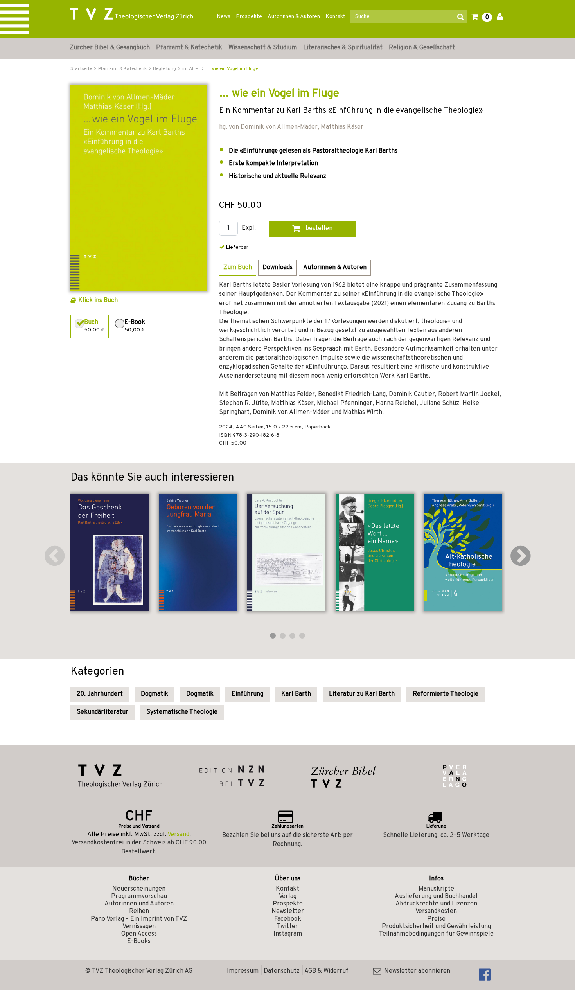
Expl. (249, 228)
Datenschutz (282, 971)
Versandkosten (436, 911)
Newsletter (287, 911)
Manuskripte (436, 889)
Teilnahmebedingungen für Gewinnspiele (436, 934)
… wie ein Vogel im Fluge (232, 69)
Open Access (139, 934)
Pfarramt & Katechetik (189, 48)
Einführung (247, 694)
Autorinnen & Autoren (294, 16)
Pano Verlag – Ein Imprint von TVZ (139, 919)
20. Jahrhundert (100, 694)
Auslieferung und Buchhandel (436, 896)
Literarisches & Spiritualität (343, 48)
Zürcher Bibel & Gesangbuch (110, 48)
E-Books (139, 941)
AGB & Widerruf (326, 971)
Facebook (287, 919)
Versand (178, 835)
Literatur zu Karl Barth (362, 694)
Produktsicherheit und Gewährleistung (436, 927)
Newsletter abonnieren (415, 971)
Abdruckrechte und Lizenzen (436, 904)
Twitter (287, 927)
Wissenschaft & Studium (262, 48)
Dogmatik (154, 694)
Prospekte (249, 16)
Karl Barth (296, 694)
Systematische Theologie (181, 712)
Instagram (287, 934)
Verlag (287, 896)
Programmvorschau (139, 896)
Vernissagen (139, 927)
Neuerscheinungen (138, 889)
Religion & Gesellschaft (422, 48)
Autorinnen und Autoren (139, 904)
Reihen (139, 911)
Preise (436, 919)
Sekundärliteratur (102, 712)
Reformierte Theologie (445, 694)
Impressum (243, 971)
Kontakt (335, 16)
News (223, 16)
